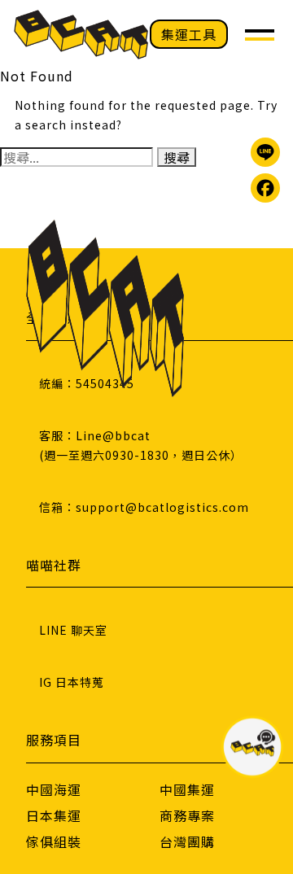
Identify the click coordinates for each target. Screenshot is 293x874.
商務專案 (187, 815)
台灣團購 (187, 841)
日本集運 (53, 815)
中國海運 (53, 789)
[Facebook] (265, 188)
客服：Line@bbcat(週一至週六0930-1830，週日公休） (141, 445)
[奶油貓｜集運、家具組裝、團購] (81, 34)
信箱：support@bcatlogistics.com (144, 507)
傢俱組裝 (53, 841)
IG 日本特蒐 (71, 682)
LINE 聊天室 (73, 630)
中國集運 (187, 789)
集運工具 (188, 34)
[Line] (265, 152)
